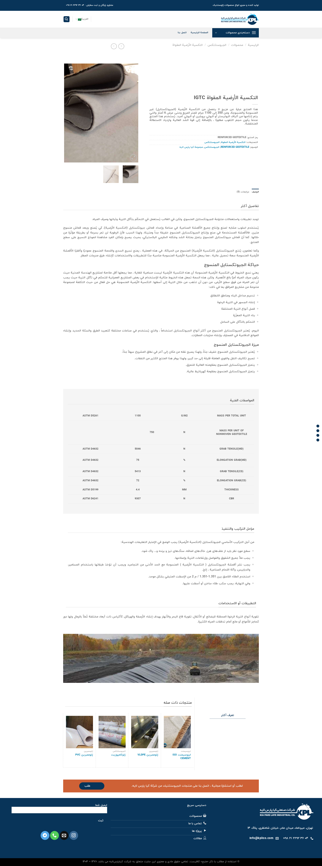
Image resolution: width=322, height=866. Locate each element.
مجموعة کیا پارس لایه (191, 147)
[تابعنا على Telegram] (45, 835)
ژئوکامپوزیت (118, 755)
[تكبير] (133, 158)
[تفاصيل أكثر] (317, 426)
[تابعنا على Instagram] (73, 835)
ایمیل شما (101, 805)
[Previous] (132, 113)
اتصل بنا (182, 32)
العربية (84, 19)
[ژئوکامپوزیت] (112, 732)
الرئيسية (253, 45)
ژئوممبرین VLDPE (148, 755)
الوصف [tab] (255, 192)
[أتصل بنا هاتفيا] (54, 835)
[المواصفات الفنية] (317, 430)
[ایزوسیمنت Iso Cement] (177, 732)
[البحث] (67, 19)
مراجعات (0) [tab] (243, 192)
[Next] (67, 113)
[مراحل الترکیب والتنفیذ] (317, 435)
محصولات (237, 45)
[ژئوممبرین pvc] (79, 732)
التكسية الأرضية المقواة (188, 45)
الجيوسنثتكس (217, 45)
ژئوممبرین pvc (84, 755)
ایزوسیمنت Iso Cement (182, 756)
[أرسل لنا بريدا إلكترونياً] (64, 835)
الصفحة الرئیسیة (199, 32)
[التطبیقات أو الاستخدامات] (317, 440)
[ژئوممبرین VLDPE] (144, 732)
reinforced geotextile (235, 147)
